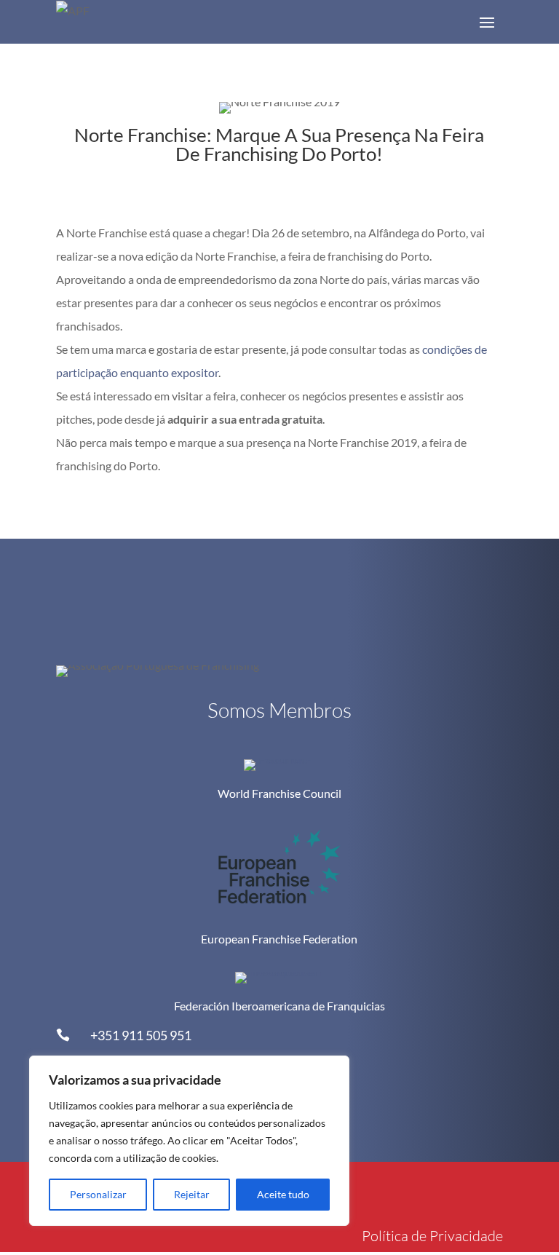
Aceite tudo (283, 1194)
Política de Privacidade (432, 1236)
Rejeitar (192, 1194)
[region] (189, 1141)
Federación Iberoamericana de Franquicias (279, 1006)
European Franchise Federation (279, 939)
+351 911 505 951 (140, 1035)
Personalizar (98, 1194)
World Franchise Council (279, 793)
